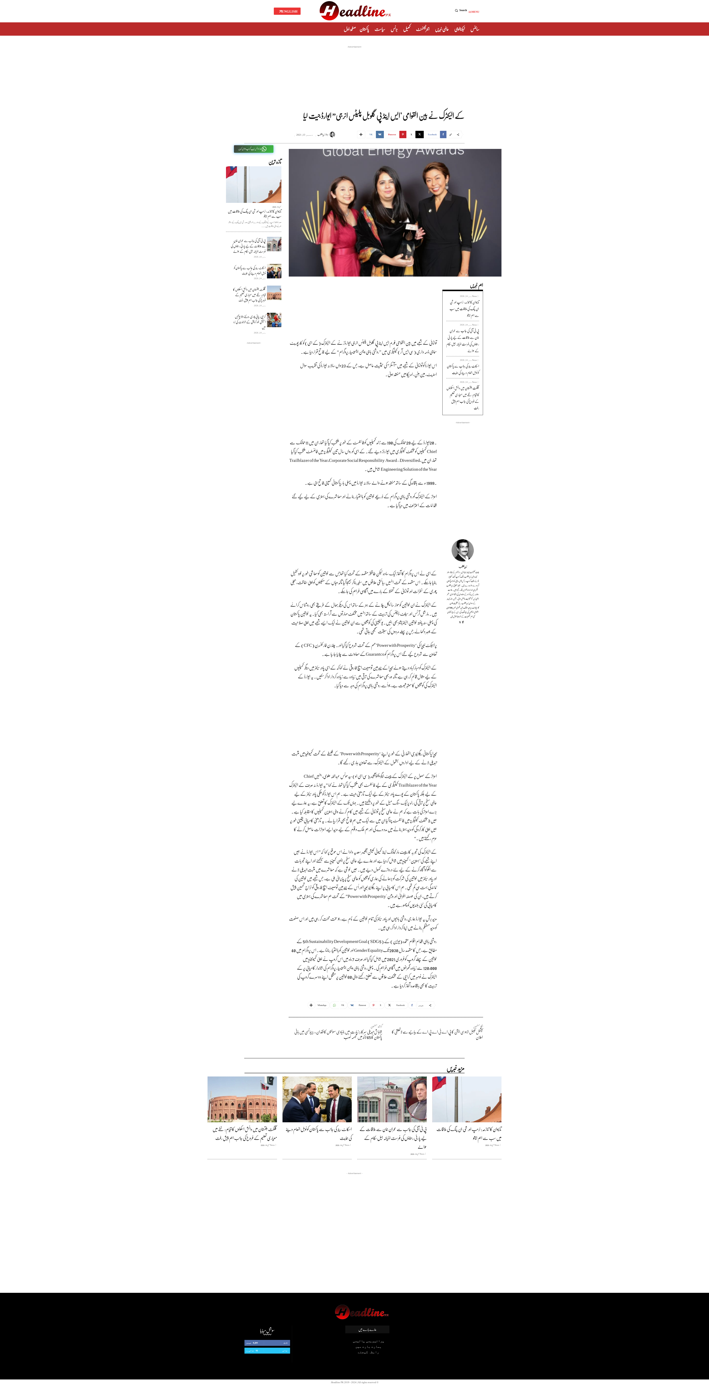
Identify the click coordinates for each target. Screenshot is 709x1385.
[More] (361, 134)
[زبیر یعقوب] (333, 134)
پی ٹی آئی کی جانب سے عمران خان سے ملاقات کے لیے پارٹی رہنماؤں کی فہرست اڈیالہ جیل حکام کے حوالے (248, 246)
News (474, 296)
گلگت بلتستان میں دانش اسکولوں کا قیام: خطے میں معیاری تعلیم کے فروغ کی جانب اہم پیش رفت (249, 295)
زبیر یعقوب (321, 134)
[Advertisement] (354, 74)
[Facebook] (462, 622)
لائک (285, 1342)
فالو (284, 1350)
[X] (460, 622)
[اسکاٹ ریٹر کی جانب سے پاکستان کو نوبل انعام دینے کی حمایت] (274, 271)
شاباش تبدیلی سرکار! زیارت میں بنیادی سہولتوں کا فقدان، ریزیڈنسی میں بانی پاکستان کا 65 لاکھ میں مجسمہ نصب (338, 1034)
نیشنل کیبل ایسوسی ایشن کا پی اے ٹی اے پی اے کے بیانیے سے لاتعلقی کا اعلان (437, 1034)
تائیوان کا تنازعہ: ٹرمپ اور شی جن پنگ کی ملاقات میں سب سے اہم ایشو (254, 213)
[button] (460, 10)
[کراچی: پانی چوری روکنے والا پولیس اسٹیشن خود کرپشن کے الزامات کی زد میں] (274, 320)
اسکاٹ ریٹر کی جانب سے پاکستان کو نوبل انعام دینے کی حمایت (250, 270)
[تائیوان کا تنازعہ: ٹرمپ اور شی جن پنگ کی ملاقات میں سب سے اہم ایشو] (253, 184)
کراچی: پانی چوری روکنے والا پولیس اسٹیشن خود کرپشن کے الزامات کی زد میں (249, 322)
